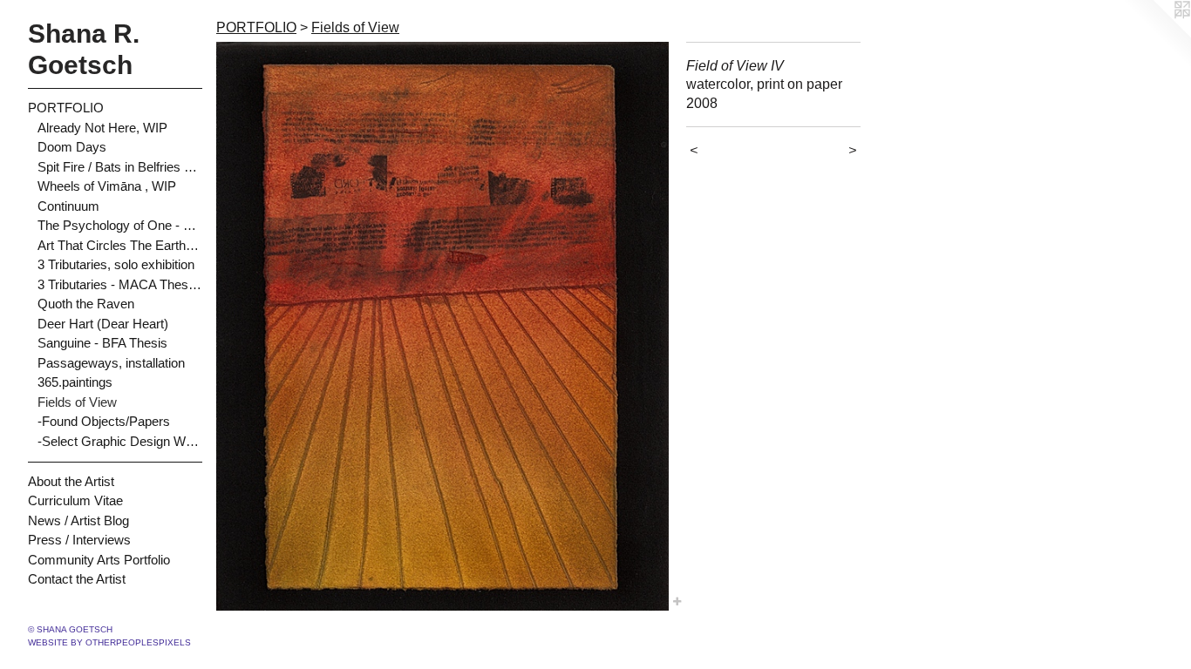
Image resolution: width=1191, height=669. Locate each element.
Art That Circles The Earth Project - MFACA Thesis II (119, 245)
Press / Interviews (79, 539)
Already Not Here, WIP (102, 127)
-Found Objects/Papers (103, 421)
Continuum (68, 206)
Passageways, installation (111, 362)
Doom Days (71, 146)
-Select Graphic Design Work (119, 441)
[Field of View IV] (442, 326)
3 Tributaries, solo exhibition (115, 264)
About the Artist (71, 481)
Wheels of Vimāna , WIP (106, 186)
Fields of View (77, 402)
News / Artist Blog (78, 520)
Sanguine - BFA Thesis (102, 342)
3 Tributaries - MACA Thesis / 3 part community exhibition (119, 284)
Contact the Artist (77, 578)
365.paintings (74, 382)
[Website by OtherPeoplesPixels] (1156, 35)
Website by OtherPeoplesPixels (109, 642)
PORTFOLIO (66, 107)
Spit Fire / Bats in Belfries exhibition (119, 166)
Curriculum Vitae (75, 500)
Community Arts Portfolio (99, 559)
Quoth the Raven (85, 303)
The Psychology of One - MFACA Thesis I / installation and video (119, 225)
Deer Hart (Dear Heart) (102, 323)
